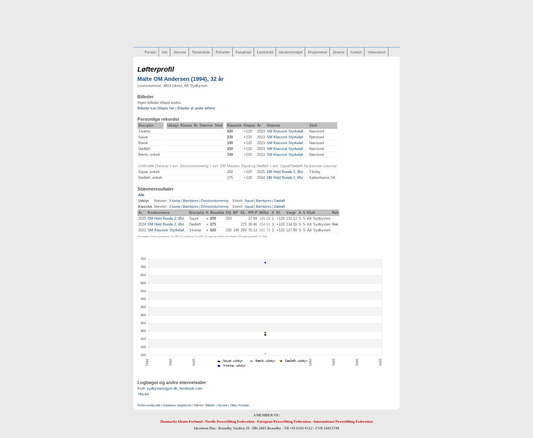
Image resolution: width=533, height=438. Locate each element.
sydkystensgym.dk (162, 388)
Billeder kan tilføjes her (155, 108)
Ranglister (243, 52)
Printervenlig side (148, 405)
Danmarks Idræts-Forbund (181, 421)
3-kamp (174, 201)
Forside (150, 52)
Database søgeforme (177, 405)
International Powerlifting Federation (343, 421)
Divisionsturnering (214, 201)
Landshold (265, 52)
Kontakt (355, 52)
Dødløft (279, 201)
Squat (249, 201)
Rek (335, 224)
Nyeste (222, 405)
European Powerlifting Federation (284, 421)
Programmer (317, 52)
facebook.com (191, 388)
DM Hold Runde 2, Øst (285, 172)
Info (164, 52)
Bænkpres (190, 201)
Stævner (179, 52)
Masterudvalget (290, 52)
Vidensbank (376, 52)
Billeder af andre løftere (196, 108)
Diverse (338, 52)
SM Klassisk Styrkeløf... (286, 131)
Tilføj (233, 405)
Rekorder (222, 52)
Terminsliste (201, 52)
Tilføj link (143, 394)
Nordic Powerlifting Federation (229, 421)
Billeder (210, 405)
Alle (141, 195)
